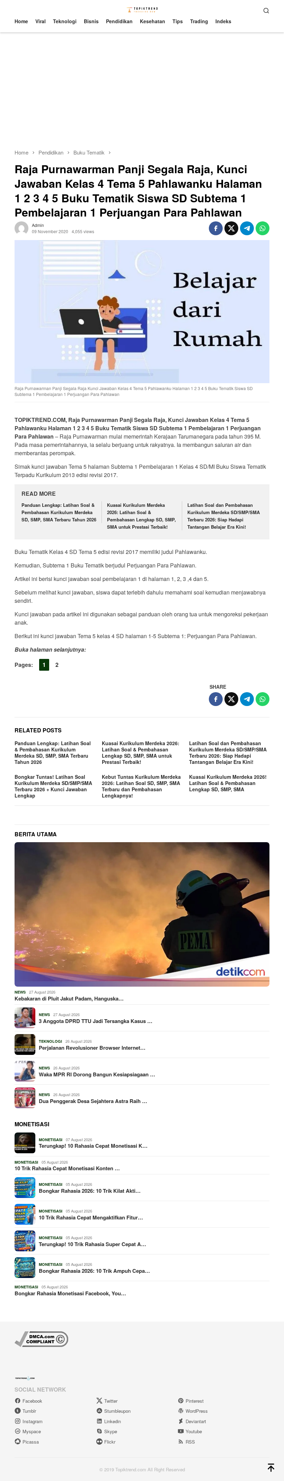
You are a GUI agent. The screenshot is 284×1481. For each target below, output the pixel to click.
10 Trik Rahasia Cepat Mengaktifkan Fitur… (91, 1217)
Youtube (194, 1431)
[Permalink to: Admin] (21, 227)
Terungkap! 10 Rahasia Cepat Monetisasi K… (93, 1146)
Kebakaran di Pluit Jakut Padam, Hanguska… (69, 998)
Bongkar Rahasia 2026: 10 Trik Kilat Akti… (90, 1191)
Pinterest (195, 1401)
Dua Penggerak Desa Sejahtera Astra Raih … (93, 1101)
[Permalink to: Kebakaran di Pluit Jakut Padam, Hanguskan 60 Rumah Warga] (142, 914)
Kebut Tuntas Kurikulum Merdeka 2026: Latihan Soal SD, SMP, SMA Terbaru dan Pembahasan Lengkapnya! (141, 786)
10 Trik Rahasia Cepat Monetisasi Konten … (67, 1168)
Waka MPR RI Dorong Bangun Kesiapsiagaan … (97, 1074)
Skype (110, 1431)
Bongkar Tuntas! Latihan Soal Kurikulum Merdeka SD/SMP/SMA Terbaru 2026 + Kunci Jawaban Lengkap (53, 786)
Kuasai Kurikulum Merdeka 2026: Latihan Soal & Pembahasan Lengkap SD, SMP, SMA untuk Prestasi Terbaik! (141, 516)
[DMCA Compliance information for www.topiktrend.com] (41, 1338)
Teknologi (50, 1041)
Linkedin (112, 1421)
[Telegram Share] (247, 228)
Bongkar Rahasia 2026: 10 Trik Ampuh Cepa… (94, 1271)
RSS (190, 1441)
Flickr (109, 1441)
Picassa (31, 1441)
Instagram (33, 1421)
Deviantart (196, 1421)
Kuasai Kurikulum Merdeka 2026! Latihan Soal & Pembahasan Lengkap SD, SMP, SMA (228, 783)
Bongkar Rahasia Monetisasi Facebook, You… (70, 1293)
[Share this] (216, 228)
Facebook (32, 1401)
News (20, 992)
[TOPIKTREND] (142, 9)
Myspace (32, 1431)
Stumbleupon (117, 1411)
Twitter (110, 1401)
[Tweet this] (231, 228)
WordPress (197, 1411)
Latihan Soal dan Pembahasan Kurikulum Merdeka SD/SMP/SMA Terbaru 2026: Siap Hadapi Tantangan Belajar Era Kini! (223, 516)
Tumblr (29, 1411)
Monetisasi (50, 1139)
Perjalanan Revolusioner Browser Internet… (92, 1047)
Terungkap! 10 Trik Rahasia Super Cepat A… (92, 1244)
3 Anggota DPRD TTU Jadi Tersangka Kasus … (95, 1021)
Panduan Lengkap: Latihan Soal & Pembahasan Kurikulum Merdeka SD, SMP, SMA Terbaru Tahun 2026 (58, 512)
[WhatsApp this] (262, 228)
